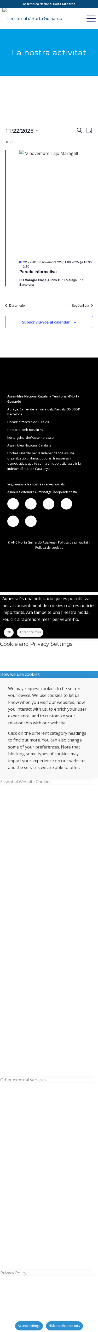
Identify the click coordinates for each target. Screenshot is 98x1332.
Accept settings (29, 1325)
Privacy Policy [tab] (13, 1273)
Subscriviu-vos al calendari (46, 322)
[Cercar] (76, 18)
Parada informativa (38, 271)
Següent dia (80, 305)
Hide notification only (64, 1325)
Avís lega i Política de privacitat (65, 542)
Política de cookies (49, 547)
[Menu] (88, 18)
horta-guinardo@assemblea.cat (30, 437)
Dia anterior (17, 305)
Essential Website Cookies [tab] (25, 782)
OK (9, 632)
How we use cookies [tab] (20, 674)
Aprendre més (30, 632)
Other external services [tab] (23, 1080)
